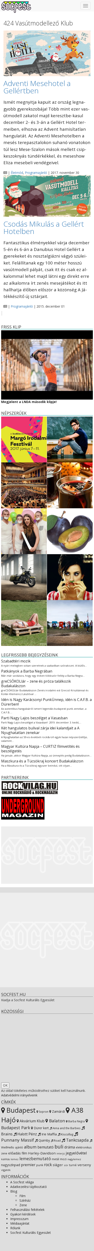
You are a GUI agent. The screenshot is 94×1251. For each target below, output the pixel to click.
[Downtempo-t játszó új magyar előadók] (24, 622)
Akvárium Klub (31, 1120)
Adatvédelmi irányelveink (19, 1095)
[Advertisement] (47, 855)
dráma (69, 1147)
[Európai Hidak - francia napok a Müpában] (24, 485)
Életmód (17, 172)
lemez (14, 1159)
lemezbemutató (35, 1158)
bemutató (45, 1147)
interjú (61, 1153)
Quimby (44, 1140)
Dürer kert (41, 1128)
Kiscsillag (66, 1134)
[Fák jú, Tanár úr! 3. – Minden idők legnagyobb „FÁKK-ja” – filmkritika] (70, 439)
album (30, 1147)
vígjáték (5, 1170)
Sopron (43, 1112)
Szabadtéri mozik (16, 661)
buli (59, 1146)
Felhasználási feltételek (27, 1209)
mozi (63, 1159)
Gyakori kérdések (23, 1214)
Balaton (56, 1120)
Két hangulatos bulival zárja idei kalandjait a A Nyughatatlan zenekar (40, 730)
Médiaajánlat (19, 1223)
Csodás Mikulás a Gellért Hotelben (43, 227)
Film (22, 1196)
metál (55, 1159)
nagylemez (74, 1159)
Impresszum (19, 1219)
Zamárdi (58, 1111)
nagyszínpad (10, 1165)
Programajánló (36, 172)
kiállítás (5, 1159)
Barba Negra (76, 1121)
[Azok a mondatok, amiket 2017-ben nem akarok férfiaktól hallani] (24, 530)
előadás (14, 1153)
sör (66, 1165)
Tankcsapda (77, 1140)
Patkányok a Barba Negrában (26, 671)
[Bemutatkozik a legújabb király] (24, 576)
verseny (84, 1164)
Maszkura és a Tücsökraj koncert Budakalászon (42, 761)
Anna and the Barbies (66, 1128)
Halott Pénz (26, 1134)
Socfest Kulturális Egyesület (30, 1232)
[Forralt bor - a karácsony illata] (70, 485)
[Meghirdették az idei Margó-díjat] (24, 439)
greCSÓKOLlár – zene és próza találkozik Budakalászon (36, 683)
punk (39, 1165)
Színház (25, 1200)
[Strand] (70, 622)
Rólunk (15, 1228)
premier (28, 1164)
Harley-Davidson (42, 1153)
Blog (13, 1191)
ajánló (19, 1147)
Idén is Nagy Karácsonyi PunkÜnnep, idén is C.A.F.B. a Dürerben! (46, 702)
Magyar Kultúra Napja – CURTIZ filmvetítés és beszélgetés (40, 748)
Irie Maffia (49, 1134)
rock (48, 1164)
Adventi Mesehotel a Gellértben (37, 86)
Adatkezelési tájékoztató (28, 1186)
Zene (23, 1205)
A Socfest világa (22, 1182)
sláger (58, 1164)
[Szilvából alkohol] (70, 530)
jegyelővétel (76, 1153)
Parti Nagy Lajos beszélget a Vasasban (34, 717)
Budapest (20, 1110)
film (24, 1153)
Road (57, 1140)
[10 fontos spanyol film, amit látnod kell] (70, 576)
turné (73, 1165)
